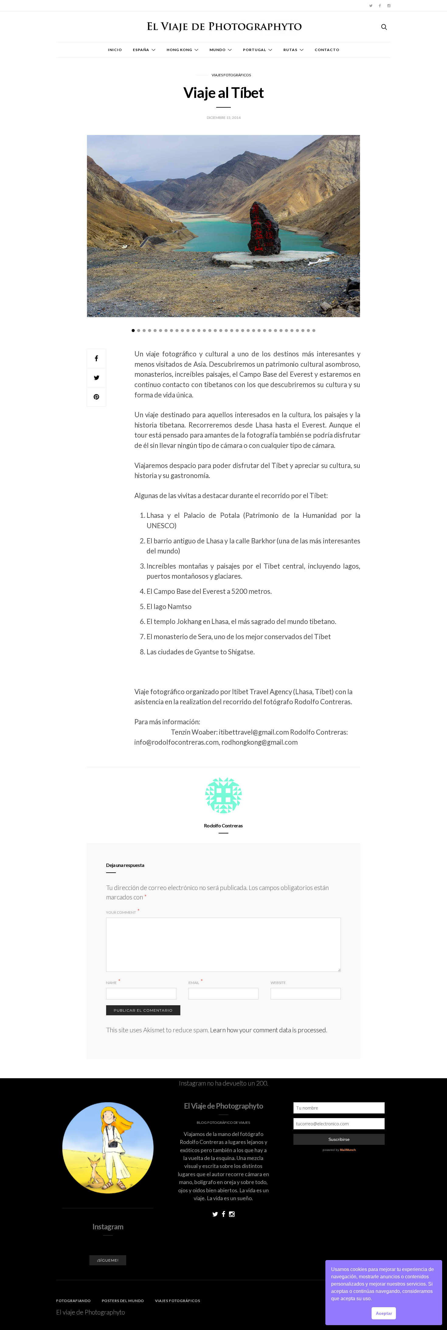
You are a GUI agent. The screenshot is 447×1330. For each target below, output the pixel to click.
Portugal (254, 49)
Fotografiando (73, 1300)
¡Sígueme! (108, 1260)
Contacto (327, 49)
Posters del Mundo (123, 1300)
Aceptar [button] (384, 1313)
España (141, 49)
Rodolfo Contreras (223, 825)
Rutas (290, 49)
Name (111, 982)
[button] (374, 1299)
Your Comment (121, 912)
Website (278, 982)
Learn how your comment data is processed (268, 1030)
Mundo (218, 49)
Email (194, 982)
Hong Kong (179, 49)
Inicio (115, 49)
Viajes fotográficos (231, 75)
